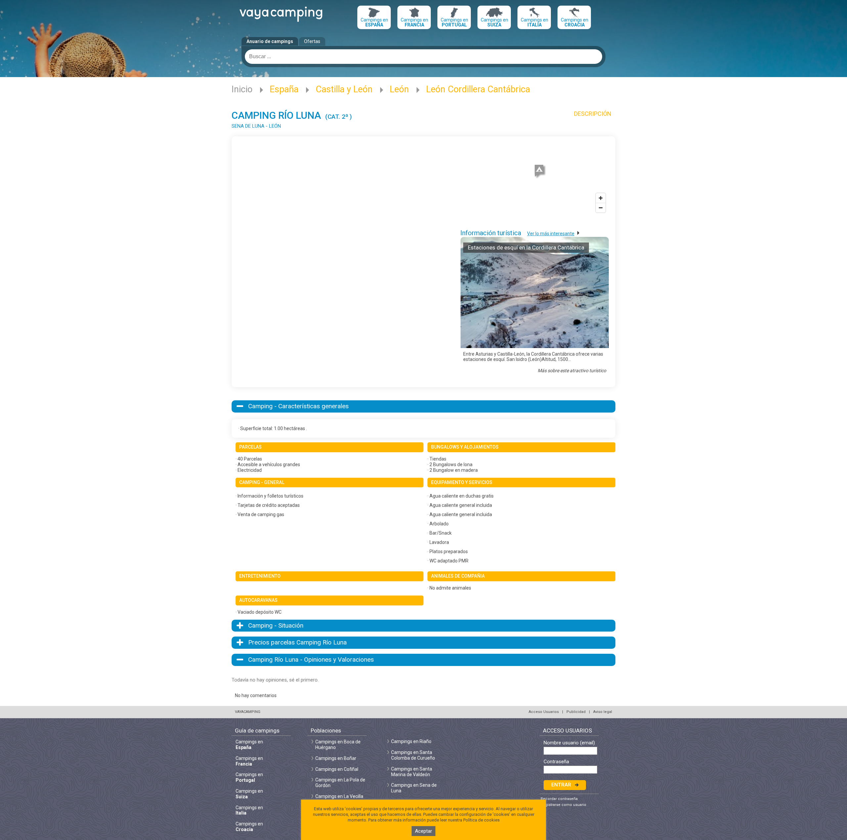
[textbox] (423, 56)
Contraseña (556, 762)
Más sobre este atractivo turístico (572, 370)
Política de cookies (481, 820)
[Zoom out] (600, 207)
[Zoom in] (600, 198)
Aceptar (423, 831)
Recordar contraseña (559, 799)
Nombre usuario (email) (569, 743)
